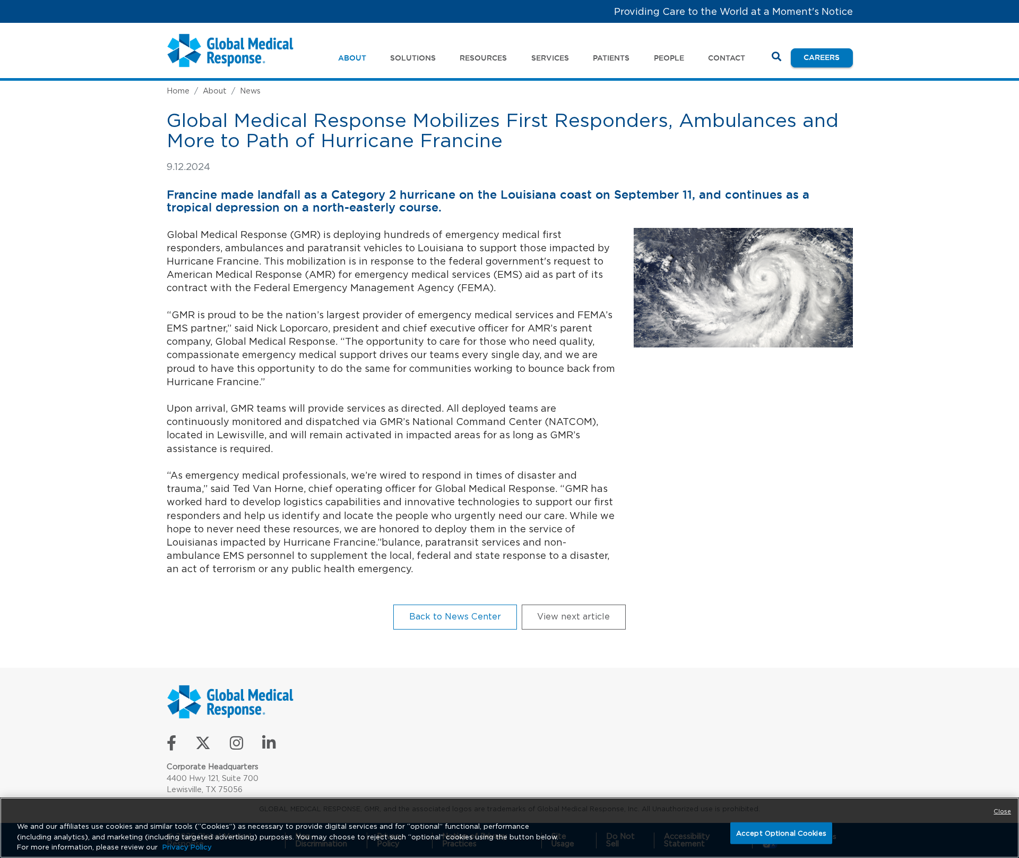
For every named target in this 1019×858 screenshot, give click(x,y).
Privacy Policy (187, 847)
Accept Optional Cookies (781, 833)
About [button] (352, 58)
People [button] (669, 58)
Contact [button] (726, 58)
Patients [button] (611, 58)
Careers (828, 57)
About (215, 90)
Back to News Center (455, 616)
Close (1002, 811)
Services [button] (550, 58)
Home (178, 90)
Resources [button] (483, 58)
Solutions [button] (413, 58)
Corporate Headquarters (212, 766)
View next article (573, 616)
